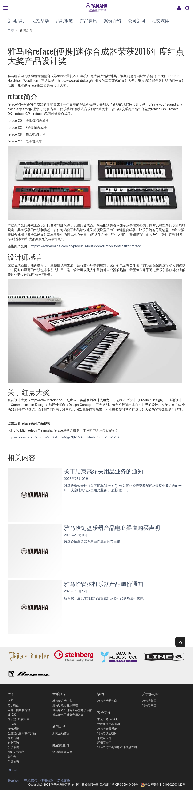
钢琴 (10, 700)
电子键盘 (13, 705)
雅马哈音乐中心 (62, 700)
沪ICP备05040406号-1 (126, 784)
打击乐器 (13, 728)
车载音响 (13, 761)
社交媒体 (160, 20)
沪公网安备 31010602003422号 (165, 784)
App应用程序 (16, 752)
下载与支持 (104, 738)
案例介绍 (112, 20)
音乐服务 (59, 693)
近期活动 (40, 20)
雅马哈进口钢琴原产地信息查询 (117, 747)
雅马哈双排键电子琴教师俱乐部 (72, 710)
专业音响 (13, 742)
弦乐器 (12, 724)
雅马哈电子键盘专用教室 (68, 714)
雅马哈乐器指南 (107, 700)
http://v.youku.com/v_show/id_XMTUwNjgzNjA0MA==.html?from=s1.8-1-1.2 (64, 437)
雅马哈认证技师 (107, 733)
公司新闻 (136, 20)
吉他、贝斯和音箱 (19, 710)
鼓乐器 (12, 714)
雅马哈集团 (149, 700)
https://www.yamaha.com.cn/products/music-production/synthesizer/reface (86, 246)
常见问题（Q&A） (108, 719)
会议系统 (13, 747)
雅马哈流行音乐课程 (65, 705)
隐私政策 (63, 780)
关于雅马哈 (150, 693)
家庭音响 (13, 738)
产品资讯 (88, 20)
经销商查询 (60, 744)
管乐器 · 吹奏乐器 (18, 719)
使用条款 (47, 780)
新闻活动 (16, 20)
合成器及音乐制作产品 (22, 733)
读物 (100, 693)
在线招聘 (30, 780)
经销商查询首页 (62, 752)
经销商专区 (104, 742)
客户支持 (103, 712)
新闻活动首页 (60, 733)
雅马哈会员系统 (107, 728)
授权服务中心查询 (108, 724)
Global (12, 770)
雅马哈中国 (149, 705)
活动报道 (64, 20)
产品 (11, 693)
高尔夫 (12, 756)
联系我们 (14, 780)
